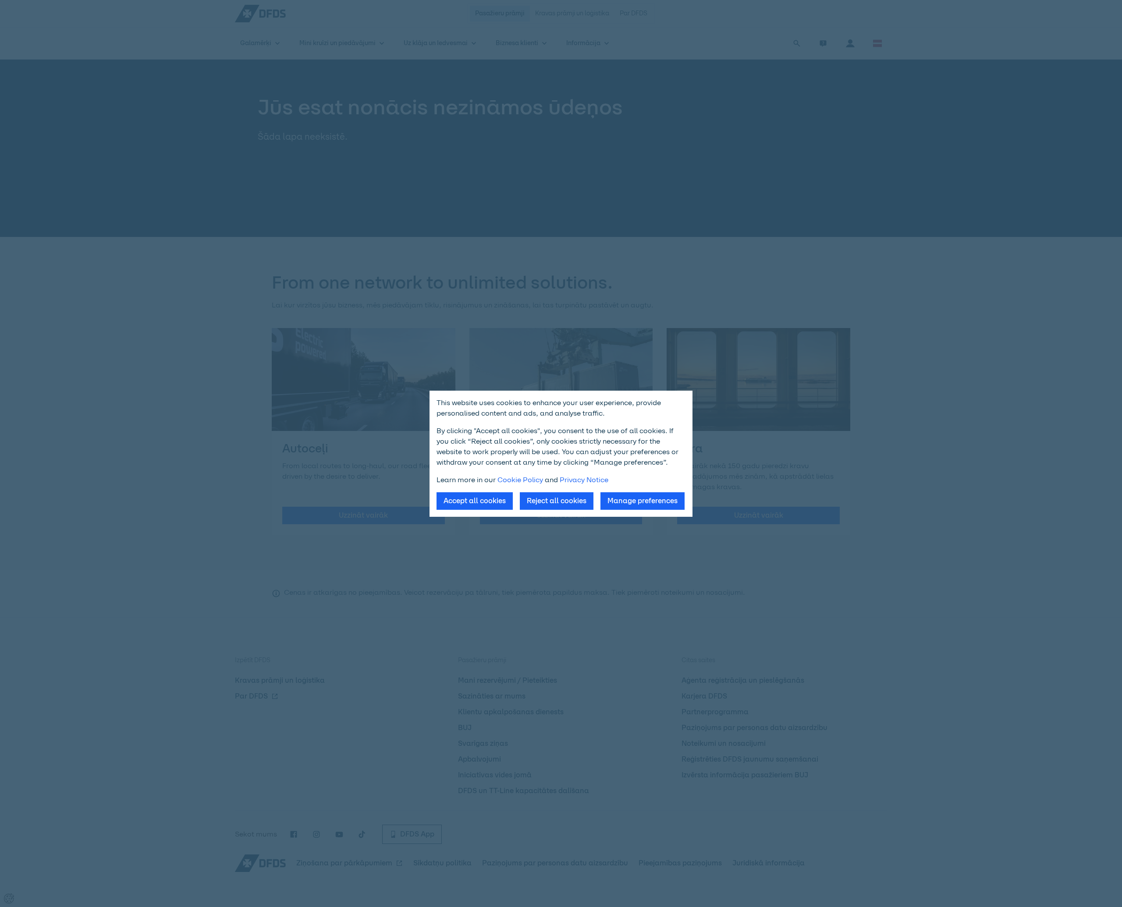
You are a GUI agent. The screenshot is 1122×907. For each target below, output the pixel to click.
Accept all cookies (475, 501)
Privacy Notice (584, 480)
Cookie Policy (520, 480)
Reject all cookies (556, 501)
